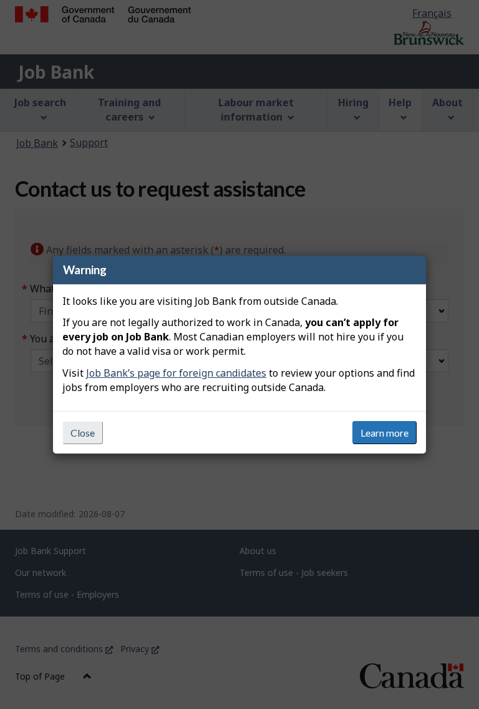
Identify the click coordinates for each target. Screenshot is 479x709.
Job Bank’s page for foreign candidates (176, 373)
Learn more (384, 433)
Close (82, 433)
